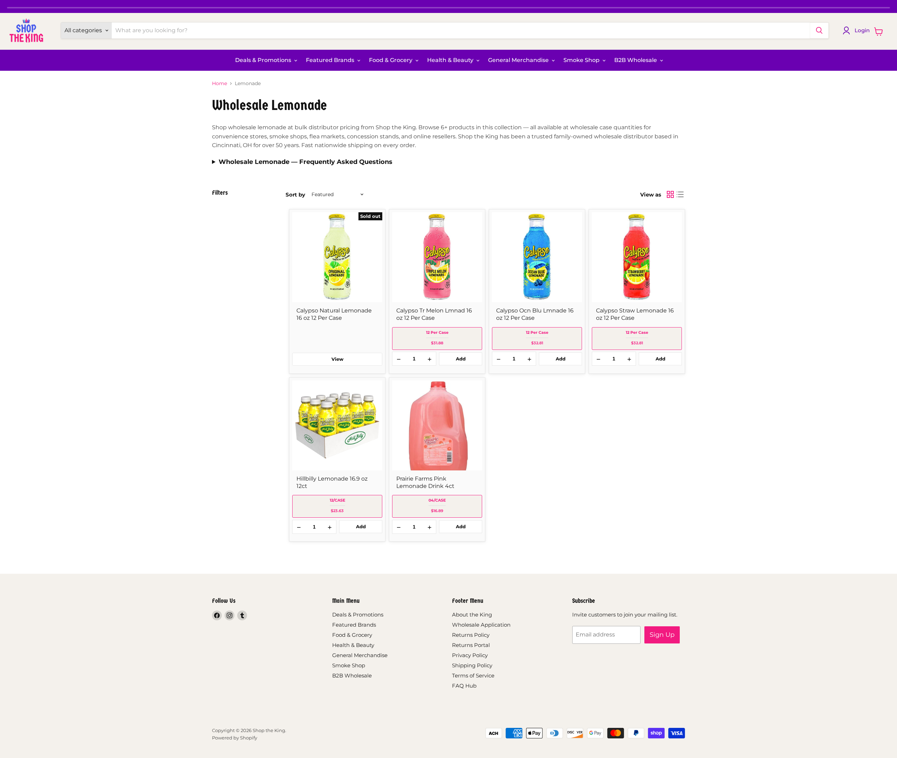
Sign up (662, 635)
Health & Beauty (451, 60)
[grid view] (670, 194)
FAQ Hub (464, 685)
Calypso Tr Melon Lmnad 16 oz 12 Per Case (434, 314)
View (337, 359)
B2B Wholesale (636, 60)
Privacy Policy (470, 655)
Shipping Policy (472, 665)
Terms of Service (473, 675)
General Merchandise (519, 60)
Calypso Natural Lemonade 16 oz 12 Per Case (334, 314)
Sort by (295, 195)
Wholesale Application (481, 624)
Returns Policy (470, 635)
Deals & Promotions (264, 60)
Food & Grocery (391, 60)
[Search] (819, 30)
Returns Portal (471, 645)
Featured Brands (331, 60)
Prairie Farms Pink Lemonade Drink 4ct (425, 482)
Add (461, 358)
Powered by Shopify (234, 737)
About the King (472, 614)
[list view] (680, 194)
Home (219, 83)
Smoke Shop (582, 60)
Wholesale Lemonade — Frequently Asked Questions (305, 161)
